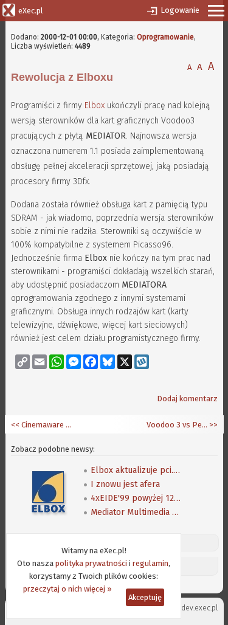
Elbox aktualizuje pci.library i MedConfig (136, 470)
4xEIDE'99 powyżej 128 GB (136, 498)
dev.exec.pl (199, 608)
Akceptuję (145, 597)
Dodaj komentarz (187, 398)
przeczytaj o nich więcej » (67, 588)
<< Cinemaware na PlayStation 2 (41, 424)
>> (212, 424)
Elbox (95, 105)
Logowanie (180, 10)
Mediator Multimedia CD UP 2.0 (136, 512)
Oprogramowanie (165, 37)
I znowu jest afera (125, 484)
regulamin (150, 563)
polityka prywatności (91, 563)
